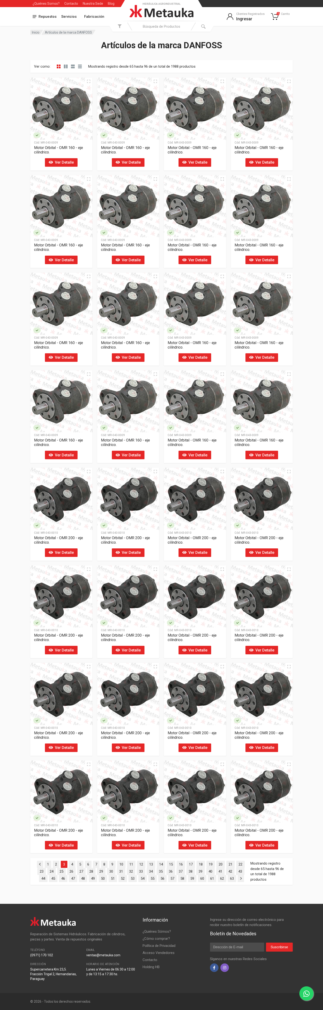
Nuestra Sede (93, 3)
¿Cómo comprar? (156, 938)
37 (181, 871)
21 (230, 864)
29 (101, 871)
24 (51, 871)
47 (73, 878)
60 (202, 878)
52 (123, 878)
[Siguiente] (241, 878)
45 (53, 878)
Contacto (71, 3)
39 (200, 871)
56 (162, 878)
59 (192, 878)
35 (161, 871)
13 (151, 864)
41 (220, 871)
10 (121, 864)
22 (240, 864)
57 (172, 878)
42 (230, 871)
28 (91, 871)
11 (131, 864)
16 (181, 864)
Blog (111, 3)
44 (43, 878)
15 (171, 864)
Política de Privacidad (159, 946)
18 (201, 864)
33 (141, 871)
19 (211, 864)
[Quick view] (88, 81)
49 (93, 878)
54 (142, 878)
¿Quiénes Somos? (46, 3)
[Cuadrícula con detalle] (65, 66)
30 (111, 871)
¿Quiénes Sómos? (157, 931)
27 (81, 871)
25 (61, 871)
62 (222, 878)
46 (63, 878)
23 (42, 871)
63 (232, 878)
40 (210, 871)
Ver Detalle (63, 162)
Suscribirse (279, 947)
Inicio (35, 32)
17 (191, 864)
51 (113, 878)
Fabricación (94, 16)
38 (190, 871)
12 (141, 864)
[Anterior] (40, 864)
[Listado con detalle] (72, 66)
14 (161, 864)
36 (171, 871)
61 (212, 878)
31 (121, 871)
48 (83, 878)
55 (152, 878)
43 (240, 871)
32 (131, 871)
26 (71, 871)
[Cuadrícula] (58, 66)
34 (151, 871)
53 (133, 878)
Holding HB (151, 967)
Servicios (69, 16)
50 (103, 878)
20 (221, 864)
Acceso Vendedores (159, 953)
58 (182, 878)
